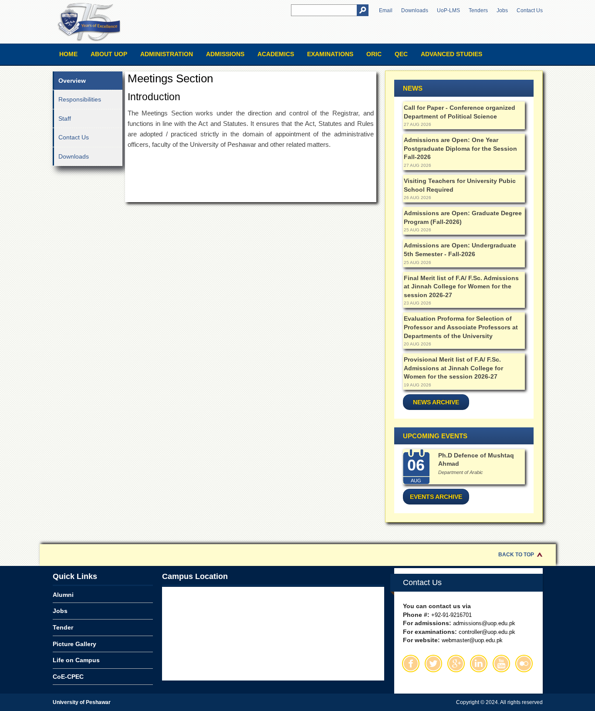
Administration (166, 54)
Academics (275, 54)
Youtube (501, 663)
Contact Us (530, 10)
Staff (64, 118)
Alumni (63, 594)
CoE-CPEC (68, 676)
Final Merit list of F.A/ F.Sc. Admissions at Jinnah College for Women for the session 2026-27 (461, 286)
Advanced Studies (451, 54)
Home (68, 54)
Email (385, 10)
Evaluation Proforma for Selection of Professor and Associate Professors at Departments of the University (461, 327)
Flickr (524, 663)
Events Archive (436, 496)
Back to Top (516, 554)
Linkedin (479, 663)
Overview (72, 80)
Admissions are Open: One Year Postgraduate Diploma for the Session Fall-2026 (460, 148)
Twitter (433, 663)
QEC (401, 54)
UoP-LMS (448, 10)
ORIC (374, 54)
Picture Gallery (74, 643)
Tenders (478, 10)
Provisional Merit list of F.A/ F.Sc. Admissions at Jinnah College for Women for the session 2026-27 (453, 368)
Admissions (225, 54)
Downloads (414, 10)
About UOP (109, 54)
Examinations (330, 54)
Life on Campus (76, 660)
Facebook (411, 663)
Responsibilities (79, 99)
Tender (63, 627)
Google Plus (456, 663)
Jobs (502, 10)
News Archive (436, 402)
